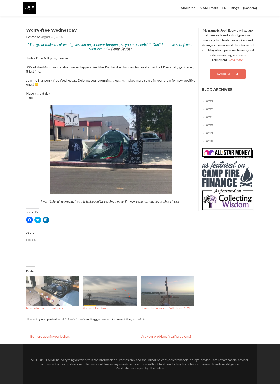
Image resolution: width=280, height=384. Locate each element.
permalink (138, 319)
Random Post (227, 74)
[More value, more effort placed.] (52, 291)
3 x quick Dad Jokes (95, 308)
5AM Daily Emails (73, 319)
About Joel (188, 8)
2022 (209, 109)
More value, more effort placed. (46, 308)
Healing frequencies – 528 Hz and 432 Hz (167, 308)
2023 (209, 101)
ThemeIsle (156, 368)
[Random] (250, 8)
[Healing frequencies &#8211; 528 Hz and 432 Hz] (167, 291)
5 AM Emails (209, 8)
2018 (209, 141)
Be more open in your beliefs (48, 336)
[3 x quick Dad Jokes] (110, 291)
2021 (209, 117)
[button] (29, 8)
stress (105, 319)
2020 (209, 125)
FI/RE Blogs (230, 8)
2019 (209, 133)
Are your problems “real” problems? (168, 336)
